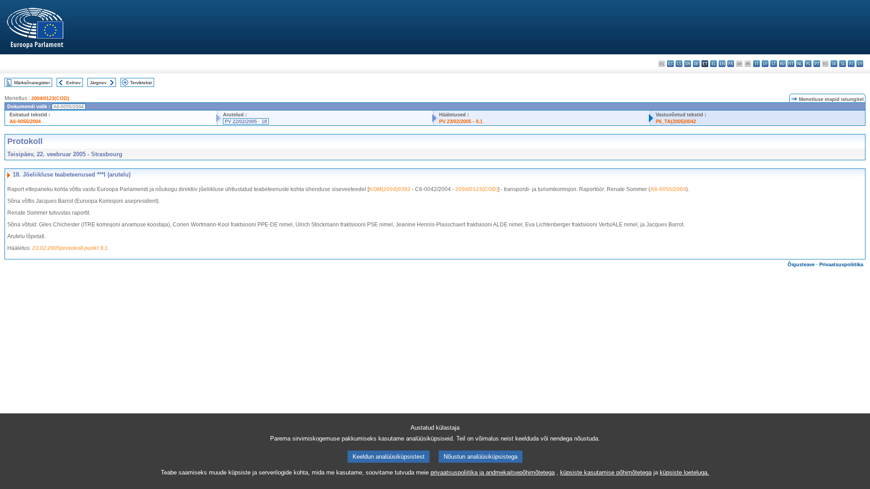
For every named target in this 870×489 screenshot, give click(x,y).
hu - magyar (782, 63)
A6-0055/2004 (25, 121)
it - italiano (756, 63)
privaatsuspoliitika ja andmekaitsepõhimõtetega (492, 472)
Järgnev (98, 82)
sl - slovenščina (842, 63)
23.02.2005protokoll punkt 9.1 (70, 248)
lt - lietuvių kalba (773, 63)
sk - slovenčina (834, 63)
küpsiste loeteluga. (684, 472)
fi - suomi (851, 63)
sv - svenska (859, 63)
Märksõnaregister (32, 82)
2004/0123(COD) (50, 98)
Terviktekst (141, 82)
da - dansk (687, 63)
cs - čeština (679, 63)
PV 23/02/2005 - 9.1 (461, 121)
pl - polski (808, 63)
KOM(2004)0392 (390, 189)
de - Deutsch (696, 63)
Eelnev (73, 82)
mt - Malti (791, 63)
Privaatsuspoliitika (841, 264)
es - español (670, 63)
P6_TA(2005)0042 (676, 121)
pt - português (816, 63)
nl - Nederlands (799, 63)
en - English (722, 63)
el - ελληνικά (713, 63)
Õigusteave (801, 264)
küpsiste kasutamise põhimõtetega (606, 472)
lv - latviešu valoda (765, 63)
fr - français (730, 63)
